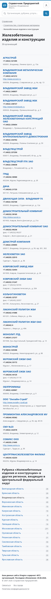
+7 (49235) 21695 (10, 442)
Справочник (7, 21)
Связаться (6, 585)
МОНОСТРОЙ (10, 346)
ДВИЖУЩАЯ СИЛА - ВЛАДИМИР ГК (23, 198)
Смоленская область (12, 541)
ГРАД (6, 173)
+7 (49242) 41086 (10, 313)
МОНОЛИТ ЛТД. (12, 334)
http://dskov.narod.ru (12, 217)
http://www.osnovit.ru (12, 79)
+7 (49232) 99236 (10, 229)
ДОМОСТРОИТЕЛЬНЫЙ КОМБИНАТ (22, 211)
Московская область (12, 528)
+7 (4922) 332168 (10, 202)
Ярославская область (12, 559)
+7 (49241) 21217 (10, 337)
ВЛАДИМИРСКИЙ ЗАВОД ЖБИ (20, 88)
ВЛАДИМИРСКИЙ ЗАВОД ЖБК (20, 100)
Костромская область (12, 515)
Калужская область (11, 510)
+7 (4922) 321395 (10, 61)
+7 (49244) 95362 (10, 417)
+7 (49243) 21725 (10, 189)
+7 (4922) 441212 (10, 76)
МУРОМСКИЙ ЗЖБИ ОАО (17, 359)
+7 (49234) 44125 (10, 375)
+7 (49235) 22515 (10, 257)
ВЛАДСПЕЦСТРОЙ (13, 149)
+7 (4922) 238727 (10, 104)
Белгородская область (13, 488)
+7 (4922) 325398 (10, 350)
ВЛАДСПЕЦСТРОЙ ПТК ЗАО (18, 161)
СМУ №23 (8, 426)
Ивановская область (12, 506)
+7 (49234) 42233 (10, 458)
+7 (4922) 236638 (10, 165)
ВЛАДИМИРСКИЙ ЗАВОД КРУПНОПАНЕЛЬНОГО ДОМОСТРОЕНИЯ (25, 135)
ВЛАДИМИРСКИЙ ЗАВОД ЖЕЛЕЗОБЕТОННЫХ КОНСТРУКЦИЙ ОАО (23, 118)
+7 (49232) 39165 (10, 214)
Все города (18, 585)
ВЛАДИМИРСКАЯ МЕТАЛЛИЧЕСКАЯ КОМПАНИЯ (23, 71)
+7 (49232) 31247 (10, 282)
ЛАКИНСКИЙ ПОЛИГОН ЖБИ (19, 309)
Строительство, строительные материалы (21, 25)
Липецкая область (11, 524)
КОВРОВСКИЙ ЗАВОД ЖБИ (18, 266)
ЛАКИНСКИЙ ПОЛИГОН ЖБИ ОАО (22, 321)
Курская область (10, 519)
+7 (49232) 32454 (10, 270)
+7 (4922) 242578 (10, 430)
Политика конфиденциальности (15, 589)
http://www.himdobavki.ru (14, 107)
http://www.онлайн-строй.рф (15, 402)
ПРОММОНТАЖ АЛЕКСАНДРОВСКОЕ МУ (25, 414)
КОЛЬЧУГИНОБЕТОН (14, 294)
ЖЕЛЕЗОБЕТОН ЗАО (14, 254)
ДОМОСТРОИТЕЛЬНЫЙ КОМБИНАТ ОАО (25, 226)
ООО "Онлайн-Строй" (15, 399)
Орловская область (11, 533)
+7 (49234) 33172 (10, 362)
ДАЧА (6, 186)
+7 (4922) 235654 (10, 124)
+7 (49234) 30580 (10, 177)
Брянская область (10, 493)
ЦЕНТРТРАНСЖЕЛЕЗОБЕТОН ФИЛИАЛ (24, 454)
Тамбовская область (12, 546)
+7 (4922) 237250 (10, 152)
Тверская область (10, 550)
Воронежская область (12, 502)
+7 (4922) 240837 (10, 91)
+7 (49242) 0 (8, 325)
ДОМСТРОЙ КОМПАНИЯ (16, 241)
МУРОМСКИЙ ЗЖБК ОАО (17, 371)
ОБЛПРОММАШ (11, 386)
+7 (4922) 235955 (10, 245)
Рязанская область (11, 537)
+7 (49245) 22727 (10, 297)
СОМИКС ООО (11, 439)
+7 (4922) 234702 (10, 140)
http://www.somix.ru (11, 445)
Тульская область (10, 555)
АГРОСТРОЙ (9, 57)
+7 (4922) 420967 (10, 390)
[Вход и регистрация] (46, 5)
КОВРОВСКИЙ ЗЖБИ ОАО (17, 278)
